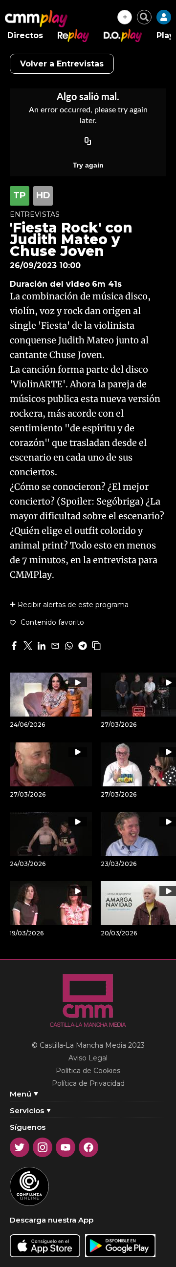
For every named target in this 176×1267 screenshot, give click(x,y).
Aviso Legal (88, 1058)
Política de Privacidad (88, 1083)
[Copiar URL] (88, 141)
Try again (88, 165)
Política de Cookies (88, 1070)
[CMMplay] (36, 18)
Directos (25, 35)
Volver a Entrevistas (62, 63)
